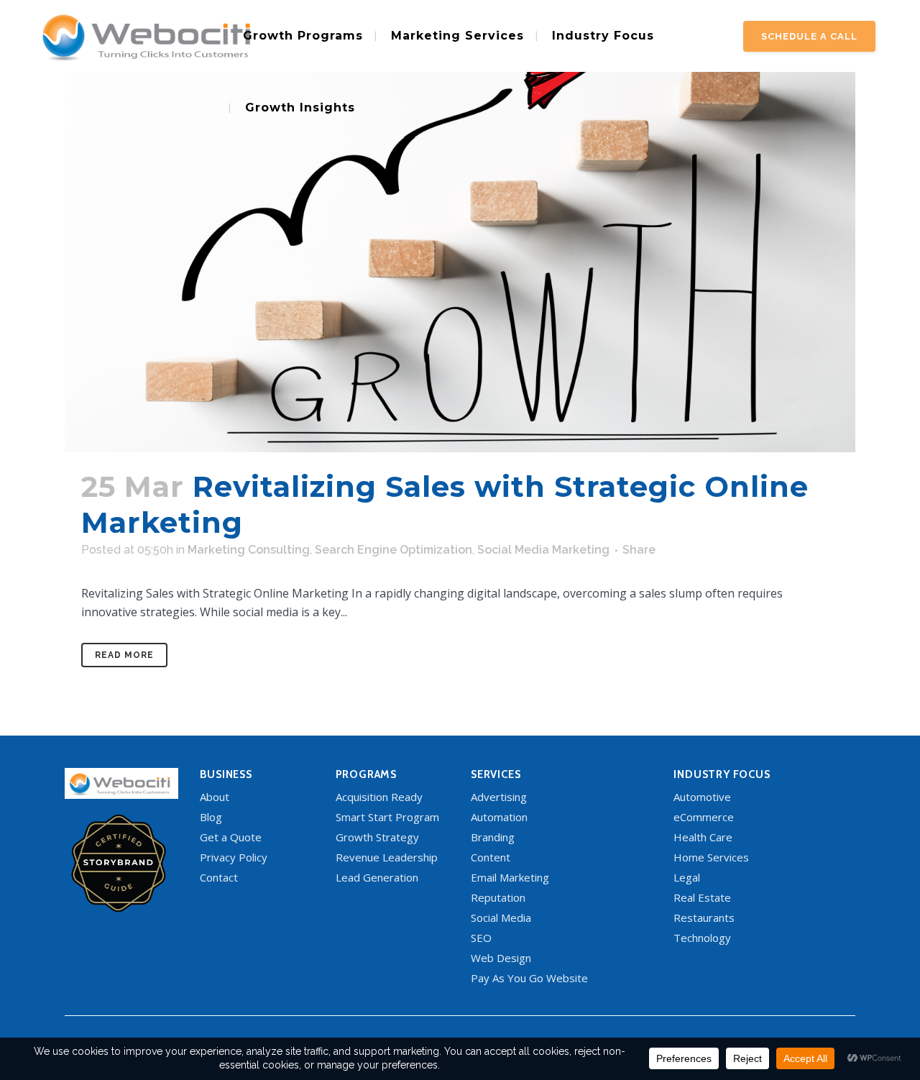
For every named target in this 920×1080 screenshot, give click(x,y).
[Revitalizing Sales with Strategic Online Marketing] (460, 226)
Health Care (702, 837)
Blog (211, 817)
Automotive (702, 797)
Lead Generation (377, 877)
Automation (499, 817)
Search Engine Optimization (393, 550)
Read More (124, 655)
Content (490, 857)
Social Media (501, 917)
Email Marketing (510, 877)
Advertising (499, 797)
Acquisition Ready (379, 797)
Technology (702, 937)
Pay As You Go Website (529, 978)
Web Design (501, 958)
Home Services (711, 857)
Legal (686, 877)
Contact (219, 877)
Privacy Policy (233, 857)
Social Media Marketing (543, 550)
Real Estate (702, 897)
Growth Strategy (377, 837)
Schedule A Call (809, 36)
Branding (493, 837)
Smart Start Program (387, 817)
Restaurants (704, 917)
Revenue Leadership (387, 857)
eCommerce (703, 817)
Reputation (498, 897)
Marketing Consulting (249, 550)
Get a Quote (231, 837)
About (214, 797)
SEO (481, 937)
